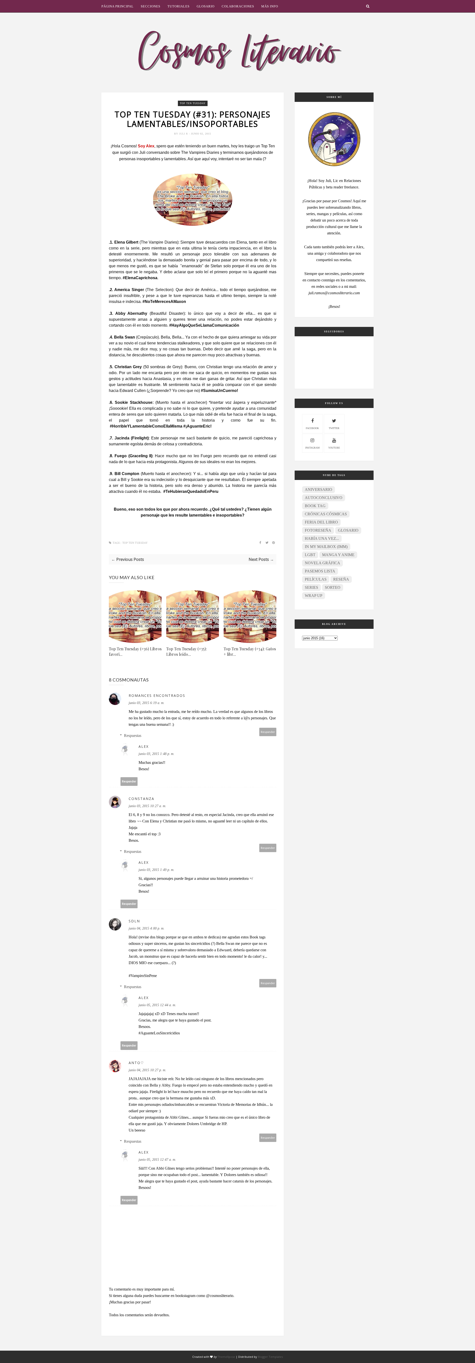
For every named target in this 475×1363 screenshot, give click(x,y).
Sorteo (332, 587)
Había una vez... (322, 538)
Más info (269, 6)
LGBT (310, 555)
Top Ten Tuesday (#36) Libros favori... (135, 651)
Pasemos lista (320, 571)
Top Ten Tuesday (193, 103)
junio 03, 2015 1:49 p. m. (156, 870)
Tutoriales (178, 6)
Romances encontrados (157, 695)
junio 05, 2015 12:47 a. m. (157, 1159)
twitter (334, 428)
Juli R (184, 133)
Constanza (141, 798)
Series (311, 587)
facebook (312, 428)
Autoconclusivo (323, 498)
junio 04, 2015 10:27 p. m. (147, 1070)
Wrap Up (313, 595)
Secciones (150, 6)
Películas (316, 579)
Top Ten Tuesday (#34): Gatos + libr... (250, 651)
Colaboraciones (238, 6)
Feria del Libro (321, 522)
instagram (312, 447)
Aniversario (318, 489)
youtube (334, 447)
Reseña (341, 579)
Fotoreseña (318, 530)
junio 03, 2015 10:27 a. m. (147, 806)
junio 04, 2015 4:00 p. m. (147, 928)
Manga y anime (338, 555)
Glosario (205, 6)
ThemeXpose (226, 1357)
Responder (268, 731)
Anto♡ (136, 1062)
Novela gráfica (322, 563)
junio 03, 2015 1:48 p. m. (156, 754)
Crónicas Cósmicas (326, 514)
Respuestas (132, 735)
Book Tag (315, 506)
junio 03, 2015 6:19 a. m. (147, 703)
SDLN (134, 921)
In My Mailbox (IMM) (326, 547)
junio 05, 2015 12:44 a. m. (157, 1005)
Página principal (117, 6)
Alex (144, 746)
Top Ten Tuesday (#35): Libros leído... (186, 651)
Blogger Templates (270, 1357)
